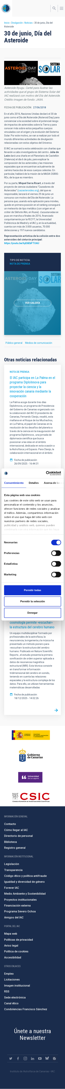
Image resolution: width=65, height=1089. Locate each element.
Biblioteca (10, 842)
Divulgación (17, 22)
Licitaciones (12, 979)
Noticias (28, 22)
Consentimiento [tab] (13, 482)
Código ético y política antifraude (25, 876)
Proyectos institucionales (20, 899)
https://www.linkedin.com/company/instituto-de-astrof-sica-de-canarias (32, 1058)
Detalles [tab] (33, 482)
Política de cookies (16, 951)
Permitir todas (32, 590)
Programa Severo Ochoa (20, 911)
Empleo (9, 973)
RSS (6, 991)
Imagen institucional (17, 985)
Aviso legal (11, 945)
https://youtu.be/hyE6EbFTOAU (21, 243)
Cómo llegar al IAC (16, 830)
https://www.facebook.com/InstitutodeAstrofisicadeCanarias (18, 1058)
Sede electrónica (15, 997)
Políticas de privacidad (18, 939)
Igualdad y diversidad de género (24, 881)
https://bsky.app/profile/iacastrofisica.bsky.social (47, 1058)
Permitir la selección (32, 601)
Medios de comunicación (38, 342)
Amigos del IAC (14, 917)
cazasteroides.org (28, 190)
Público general (14, 342)
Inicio (7, 22)
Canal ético (11, 1003)
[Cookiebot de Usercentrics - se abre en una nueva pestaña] (46, 473)
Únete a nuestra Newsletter (32, 1034)
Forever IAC (11, 887)
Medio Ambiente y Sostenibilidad (25, 893)
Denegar (32, 612)
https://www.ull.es (30, 777)
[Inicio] (6, 8)
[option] (32, 303)
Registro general (14, 847)
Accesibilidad (12, 957)
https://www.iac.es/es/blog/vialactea (54, 1058)
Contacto (10, 824)
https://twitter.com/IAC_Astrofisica (10, 1058)
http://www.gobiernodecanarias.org (31, 755)
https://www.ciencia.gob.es (31, 735)
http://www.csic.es (31, 797)
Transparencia (13, 870)
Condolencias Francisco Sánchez (25, 1009)
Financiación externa (17, 905)
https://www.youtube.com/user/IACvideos (40, 1058)
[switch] (56, 553)
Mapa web (10, 933)
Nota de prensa (20, 263)
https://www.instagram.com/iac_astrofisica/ (25, 1058)
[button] (32, 73)
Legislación (11, 864)
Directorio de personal (18, 836)
